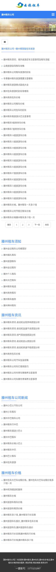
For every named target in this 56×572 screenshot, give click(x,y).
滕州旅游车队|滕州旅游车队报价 (18, 527)
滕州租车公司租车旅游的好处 (17, 72)
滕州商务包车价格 (11, 97)
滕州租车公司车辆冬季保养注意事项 (20, 379)
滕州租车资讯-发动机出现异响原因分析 (21, 322)
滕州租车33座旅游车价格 (14, 160)
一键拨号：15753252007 (28, 568)
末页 (47, 225)
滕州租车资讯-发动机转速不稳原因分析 (21, 347)
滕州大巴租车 (9, 280)
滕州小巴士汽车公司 (12, 405)
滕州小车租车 (9, 412)
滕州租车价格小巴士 (12, 443)
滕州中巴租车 (9, 437)
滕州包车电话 (44, 560)
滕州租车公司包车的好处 (14, 110)
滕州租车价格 (9, 496)
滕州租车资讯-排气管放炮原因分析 (19, 335)
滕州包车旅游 (9, 462)
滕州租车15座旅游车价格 (14, 142)
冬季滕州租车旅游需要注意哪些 (18, 78)
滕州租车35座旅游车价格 (14, 167)
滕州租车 (27, 560)
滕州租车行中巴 (10, 424)
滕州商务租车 (9, 293)
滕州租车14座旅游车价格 (14, 135)
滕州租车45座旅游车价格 (14, 179)
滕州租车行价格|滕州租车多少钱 (18, 540)
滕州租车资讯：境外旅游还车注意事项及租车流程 (26, 59)
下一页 (37, 225)
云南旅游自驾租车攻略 (13, 66)
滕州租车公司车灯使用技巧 (16, 366)
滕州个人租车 (9, 274)
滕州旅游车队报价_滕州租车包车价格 (20, 521)
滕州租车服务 (9, 299)
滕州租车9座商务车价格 (14, 123)
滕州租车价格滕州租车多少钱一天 (19, 217)
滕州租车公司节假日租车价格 (17, 211)
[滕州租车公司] (28, 7)
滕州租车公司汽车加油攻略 (16, 360)
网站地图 (36, 563)
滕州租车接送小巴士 (12, 431)
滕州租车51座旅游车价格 (14, 186)
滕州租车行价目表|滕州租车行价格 (19, 534)
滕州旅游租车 (9, 261)
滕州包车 (35, 560)
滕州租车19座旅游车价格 (14, 148)
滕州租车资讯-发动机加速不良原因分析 (21, 328)
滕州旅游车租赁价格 (12, 508)
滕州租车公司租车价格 (13, 104)
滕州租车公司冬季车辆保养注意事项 (20, 373)
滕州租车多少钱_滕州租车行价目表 (19, 515)
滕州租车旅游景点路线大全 (16, 85)
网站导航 (29, 563)
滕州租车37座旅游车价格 (14, 173)
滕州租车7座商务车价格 (14, 129)
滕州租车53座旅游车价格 (14, 192)
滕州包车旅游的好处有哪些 (16, 91)
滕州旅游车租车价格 (12, 502)
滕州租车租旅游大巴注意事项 (17, 116)
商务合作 (44, 563)
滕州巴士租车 (9, 456)
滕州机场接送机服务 (12, 489)
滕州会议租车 (9, 267)
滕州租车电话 (9, 286)
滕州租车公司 (7, 15)
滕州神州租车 (9, 305)
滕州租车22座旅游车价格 (14, 154)
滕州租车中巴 (9, 450)
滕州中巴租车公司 (11, 418)
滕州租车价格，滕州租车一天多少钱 (20, 205)
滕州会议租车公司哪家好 (14, 249)
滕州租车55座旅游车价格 (14, 198)
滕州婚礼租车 (9, 255)
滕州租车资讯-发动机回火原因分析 (19, 341)
